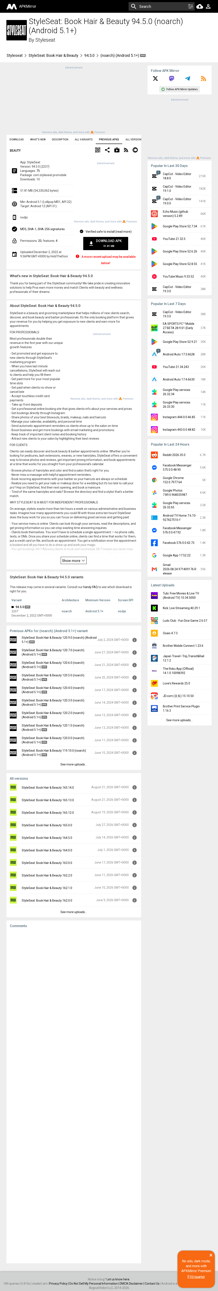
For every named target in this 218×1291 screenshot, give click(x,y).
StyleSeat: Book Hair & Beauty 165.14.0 (48, 787)
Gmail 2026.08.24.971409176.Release (179, 569)
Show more (71, 561)
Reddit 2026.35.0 (174, 455)
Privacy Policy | (59, 1283)
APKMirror (27, 6)
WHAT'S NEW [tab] (38, 139)
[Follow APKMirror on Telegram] (187, 80)
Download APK (109, 243)
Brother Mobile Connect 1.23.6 (183, 645)
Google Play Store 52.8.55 (180, 264)
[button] (97, 150)
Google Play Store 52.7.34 (180, 226)
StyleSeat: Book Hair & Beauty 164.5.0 (47, 837)
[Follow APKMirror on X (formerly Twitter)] (155, 80)
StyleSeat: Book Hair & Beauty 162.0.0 (47, 900)
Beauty (15, 150)
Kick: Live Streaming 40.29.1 (181, 608)
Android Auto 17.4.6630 (179, 379)
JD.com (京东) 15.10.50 (178, 696)
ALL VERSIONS (134, 139)
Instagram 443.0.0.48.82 (179, 429)
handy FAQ (90, 587)
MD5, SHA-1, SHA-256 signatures (42, 229)
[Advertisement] (73, 99)
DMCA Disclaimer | (132, 1283)
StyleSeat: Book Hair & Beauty (53, 55)
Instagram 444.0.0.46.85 (179, 417)
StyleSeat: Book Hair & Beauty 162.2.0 (47, 875)
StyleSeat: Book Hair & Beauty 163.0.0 (47, 863)
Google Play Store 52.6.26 (180, 251)
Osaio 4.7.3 (170, 633)
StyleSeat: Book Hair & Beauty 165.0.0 (47, 825)
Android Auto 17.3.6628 (179, 354)
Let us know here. (118, 1279)
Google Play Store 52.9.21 (180, 341)
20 (40, 240)
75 (38, 170)
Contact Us (152, 1283)
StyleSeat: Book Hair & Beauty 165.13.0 (48, 800)
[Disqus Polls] (74, 985)
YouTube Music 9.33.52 (178, 276)
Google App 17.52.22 (177, 555)
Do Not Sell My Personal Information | (94, 1283)
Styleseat (45, 40)
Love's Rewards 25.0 (176, 683)
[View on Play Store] (116, 150)
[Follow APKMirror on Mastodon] (171, 80)
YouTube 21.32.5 (174, 239)
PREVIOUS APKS (109, 139)
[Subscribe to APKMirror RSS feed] (203, 80)
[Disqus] (74, 1096)
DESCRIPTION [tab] (60, 139)
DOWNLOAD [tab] (17, 139)
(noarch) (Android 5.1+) (120, 55)
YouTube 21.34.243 (176, 367)
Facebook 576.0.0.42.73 (178, 542)
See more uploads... (73, 764)
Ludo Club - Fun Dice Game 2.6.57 (185, 620)
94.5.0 (89, 55)
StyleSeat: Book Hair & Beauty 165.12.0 (48, 812)
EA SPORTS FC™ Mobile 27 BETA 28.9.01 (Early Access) (178, 328)
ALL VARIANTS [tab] (84, 139)
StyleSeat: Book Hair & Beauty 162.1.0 (47, 888)
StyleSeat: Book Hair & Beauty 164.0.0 (47, 850)
